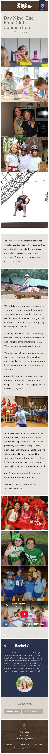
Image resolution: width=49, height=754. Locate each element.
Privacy (10, 748)
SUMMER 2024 (12, 711)
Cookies (17, 748)
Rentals (10, 745)
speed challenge (33, 711)
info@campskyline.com (24, 739)
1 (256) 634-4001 (24, 735)
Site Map (38, 745)
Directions (24, 745)
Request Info (24, 732)
